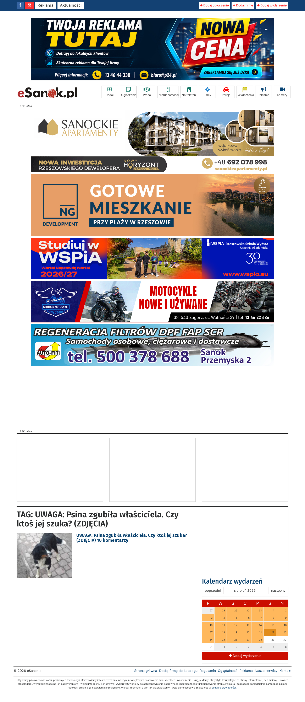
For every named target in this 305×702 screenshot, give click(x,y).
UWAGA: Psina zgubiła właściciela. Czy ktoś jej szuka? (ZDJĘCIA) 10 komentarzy (131, 537)
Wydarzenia (245, 95)
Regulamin (208, 671)
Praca (147, 95)
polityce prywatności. (224, 687)
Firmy (207, 95)
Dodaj (109, 95)
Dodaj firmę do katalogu (178, 671)
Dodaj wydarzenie (273, 5)
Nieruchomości (168, 95)
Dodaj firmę (244, 5)
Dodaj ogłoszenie (216, 5)
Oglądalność (227, 671)
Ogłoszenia (128, 95)
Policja (226, 95)
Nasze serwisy (266, 671)
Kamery (282, 95)
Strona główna (145, 671)
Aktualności (71, 5)
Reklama (46, 5)
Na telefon (189, 95)
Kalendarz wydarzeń (232, 581)
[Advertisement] (152, 396)
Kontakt (285, 671)
